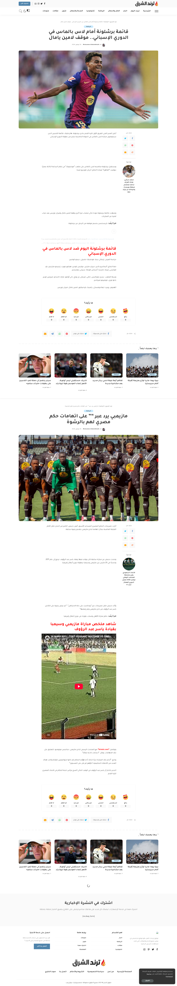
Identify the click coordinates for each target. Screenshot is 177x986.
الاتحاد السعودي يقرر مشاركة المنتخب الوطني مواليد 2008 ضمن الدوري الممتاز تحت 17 (128, 579)
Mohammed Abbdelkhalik (91, 44)
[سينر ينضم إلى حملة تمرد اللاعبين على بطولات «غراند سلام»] (35, 365)
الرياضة (88, 26)
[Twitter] (125, 138)
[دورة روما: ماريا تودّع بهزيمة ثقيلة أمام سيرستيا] (142, 365)
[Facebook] (132, 138)
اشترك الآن (24, 3)
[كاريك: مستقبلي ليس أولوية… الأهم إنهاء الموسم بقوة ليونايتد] (71, 365)
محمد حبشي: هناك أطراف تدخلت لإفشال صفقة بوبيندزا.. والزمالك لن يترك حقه (129, 186)
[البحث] (21, 11)
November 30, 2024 (85, 243)
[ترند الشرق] (146, 4)
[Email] (125, 152)
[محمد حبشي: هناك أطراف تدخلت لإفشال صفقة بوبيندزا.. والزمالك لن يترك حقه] (129, 171)
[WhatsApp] (125, 145)
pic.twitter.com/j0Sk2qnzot (101, 239)
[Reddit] (132, 152)
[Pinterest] (132, 145)
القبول (147, 981)
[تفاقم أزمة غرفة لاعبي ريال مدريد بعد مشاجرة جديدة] (106, 365)
